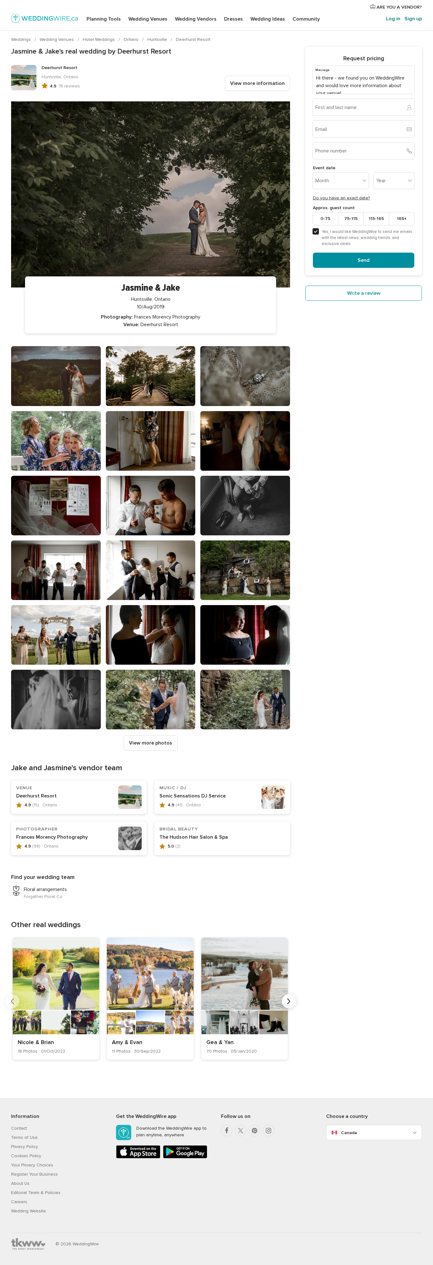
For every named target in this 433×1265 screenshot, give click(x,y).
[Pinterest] (254, 1130)
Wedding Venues (147, 19)
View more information (257, 83)
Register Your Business (34, 1174)
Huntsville (157, 39)
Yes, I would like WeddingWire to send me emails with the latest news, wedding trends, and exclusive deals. (367, 237)
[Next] (289, 1001)
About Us (20, 1183)
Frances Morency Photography (52, 837)
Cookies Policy (26, 1156)
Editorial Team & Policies (36, 1192)
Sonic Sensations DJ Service (192, 796)
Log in (393, 19)
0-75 (325, 218)
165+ (402, 218)
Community (306, 19)
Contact (19, 1128)
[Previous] (12, 1001)
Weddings (21, 39)
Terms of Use (24, 1137)
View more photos (150, 743)
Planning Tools (104, 19)
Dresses (233, 19)
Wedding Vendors (196, 19)
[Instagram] (268, 1130)
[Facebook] (226, 1130)
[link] (56, 999)
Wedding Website (28, 1211)
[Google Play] (185, 1157)
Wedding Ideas (267, 19)
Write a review (363, 293)
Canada (349, 1132)
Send (364, 260)
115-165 (376, 218)
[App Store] (138, 1157)
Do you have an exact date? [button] (341, 198)
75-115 (351, 218)
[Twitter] (240, 1130)
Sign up (413, 19)
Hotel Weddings (99, 39)
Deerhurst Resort (193, 39)
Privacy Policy (24, 1146)
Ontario (132, 39)
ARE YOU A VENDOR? (398, 7)
